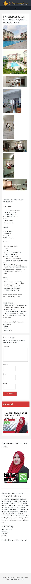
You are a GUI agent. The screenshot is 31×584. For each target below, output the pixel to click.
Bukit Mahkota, (24, 501)
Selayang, (9, 518)
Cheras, (9, 505)
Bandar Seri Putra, (15, 501)
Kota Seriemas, (6, 514)
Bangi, (3, 501)
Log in (22, 579)
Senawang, (21, 520)
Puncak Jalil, (19, 516)
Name (5, 365)
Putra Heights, (13, 509)
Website (5, 383)
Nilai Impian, (21, 518)
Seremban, (14, 520)
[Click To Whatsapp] (15, 466)
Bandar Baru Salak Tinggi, (9, 503)
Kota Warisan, (22, 509)
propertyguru (5, 536)
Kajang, (7, 501)
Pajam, (27, 518)
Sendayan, (4, 520)
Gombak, (4, 518)
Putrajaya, (26, 505)
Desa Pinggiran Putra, (18, 505)
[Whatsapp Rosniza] (15, 433)
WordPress (17, 579)
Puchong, (4, 516)
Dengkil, (12, 514)
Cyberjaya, (18, 507)
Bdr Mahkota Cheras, (12, 511)
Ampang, (4, 511)
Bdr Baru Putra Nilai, (21, 503)
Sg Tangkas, (11, 507)
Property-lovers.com (7, 529)
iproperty (4, 533)
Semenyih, (4, 507)
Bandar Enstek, (23, 511)
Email (5, 374)
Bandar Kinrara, (11, 516)
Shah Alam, (26, 516)
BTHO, (27, 509)
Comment (6, 347)
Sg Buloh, (15, 518)
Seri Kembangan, (19, 514)
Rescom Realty (6, 531)
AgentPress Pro (17, 577)
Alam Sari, (4, 505)
